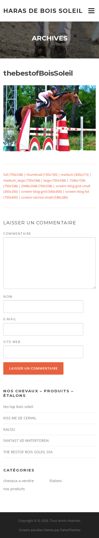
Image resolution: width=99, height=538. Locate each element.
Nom (8, 296)
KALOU (9, 429)
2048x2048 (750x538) (36, 186)
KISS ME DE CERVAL (19, 418)
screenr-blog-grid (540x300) (41, 191)
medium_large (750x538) (21, 180)
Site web (11, 341)
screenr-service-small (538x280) (44, 197)
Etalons (56, 480)
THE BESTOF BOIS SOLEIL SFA (28, 451)
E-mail (9, 319)
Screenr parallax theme (36, 530)
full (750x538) (13, 174)
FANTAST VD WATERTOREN (26, 440)
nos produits (14, 488)
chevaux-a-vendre (18, 480)
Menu (91, 10)
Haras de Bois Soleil (43, 10)
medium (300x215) (75, 174)
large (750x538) (54, 180)
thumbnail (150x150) (41, 174)
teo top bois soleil (18, 406)
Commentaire (17, 233)
